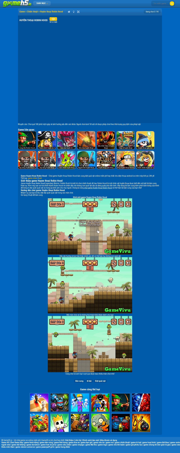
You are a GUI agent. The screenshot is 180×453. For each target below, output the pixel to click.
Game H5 (5, 442)
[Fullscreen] (78, 12)
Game (22, 11)
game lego (102, 445)
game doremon (33, 445)
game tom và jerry (48, 445)
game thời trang (61, 442)
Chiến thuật (32, 11)
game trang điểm (63, 447)
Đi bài (89, 381)
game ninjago (78, 445)
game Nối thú (91, 445)
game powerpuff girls (45, 447)
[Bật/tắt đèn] (73, 12)
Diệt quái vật (100, 381)
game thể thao (163, 442)
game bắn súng (46, 442)
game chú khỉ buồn (116, 445)
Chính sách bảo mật (90, 440)
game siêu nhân (64, 445)
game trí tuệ (136, 442)
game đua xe (74, 442)
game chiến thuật (122, 442)
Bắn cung (79, 381)
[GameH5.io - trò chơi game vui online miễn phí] (17, 6)
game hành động (31, 442)
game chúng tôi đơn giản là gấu (157, 445)
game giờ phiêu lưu (134, 445)
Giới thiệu (69, 440)
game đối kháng (18, 445)
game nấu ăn (99, 442)
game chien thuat (35, 178)
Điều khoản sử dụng (108, 440)
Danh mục (41, 3)
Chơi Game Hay (16, 442)
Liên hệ (78, 440)
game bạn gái (86, 442)
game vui (110, 442)
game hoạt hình (149, 442)
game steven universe (25, 447)
